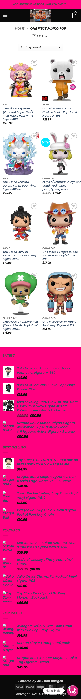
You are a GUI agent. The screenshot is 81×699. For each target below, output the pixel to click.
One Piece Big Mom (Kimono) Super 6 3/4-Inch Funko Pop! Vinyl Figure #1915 (19, 114)
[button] (5, 15)
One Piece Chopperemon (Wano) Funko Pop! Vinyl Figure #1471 (20, 325)
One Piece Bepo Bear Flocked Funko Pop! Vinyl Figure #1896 (59, 112)
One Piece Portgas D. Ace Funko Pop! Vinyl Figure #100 (60, 255)
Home (19, 28)
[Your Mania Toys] (40, 15)
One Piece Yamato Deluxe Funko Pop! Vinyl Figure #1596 (19, 185)
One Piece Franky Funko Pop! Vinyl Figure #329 (59, 323)
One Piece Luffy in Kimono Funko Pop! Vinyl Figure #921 (20, 255)
